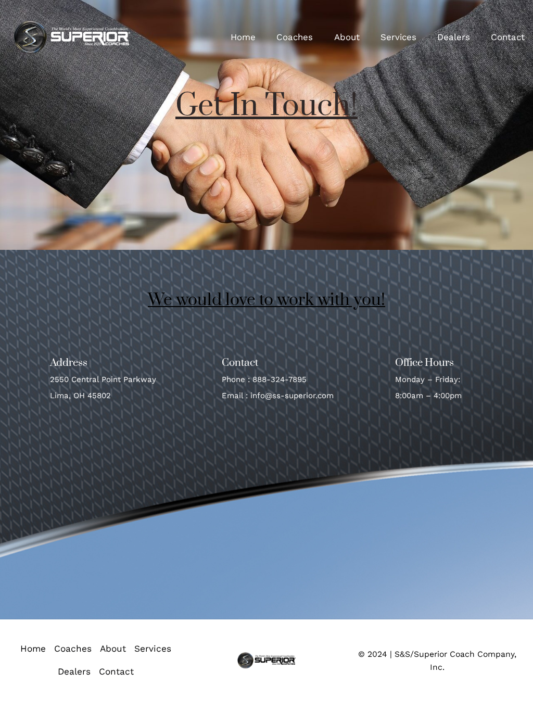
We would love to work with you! (266, 300)
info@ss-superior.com (292, 395)
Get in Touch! (266, 106)
